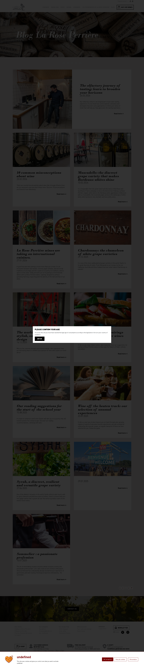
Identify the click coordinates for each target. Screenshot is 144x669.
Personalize (133, 659)
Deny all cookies (120, 659)
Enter (39, 339)
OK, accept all (108, 659)
